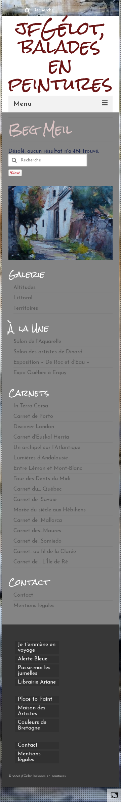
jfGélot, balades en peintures (60, 56)
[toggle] (114, 795)
